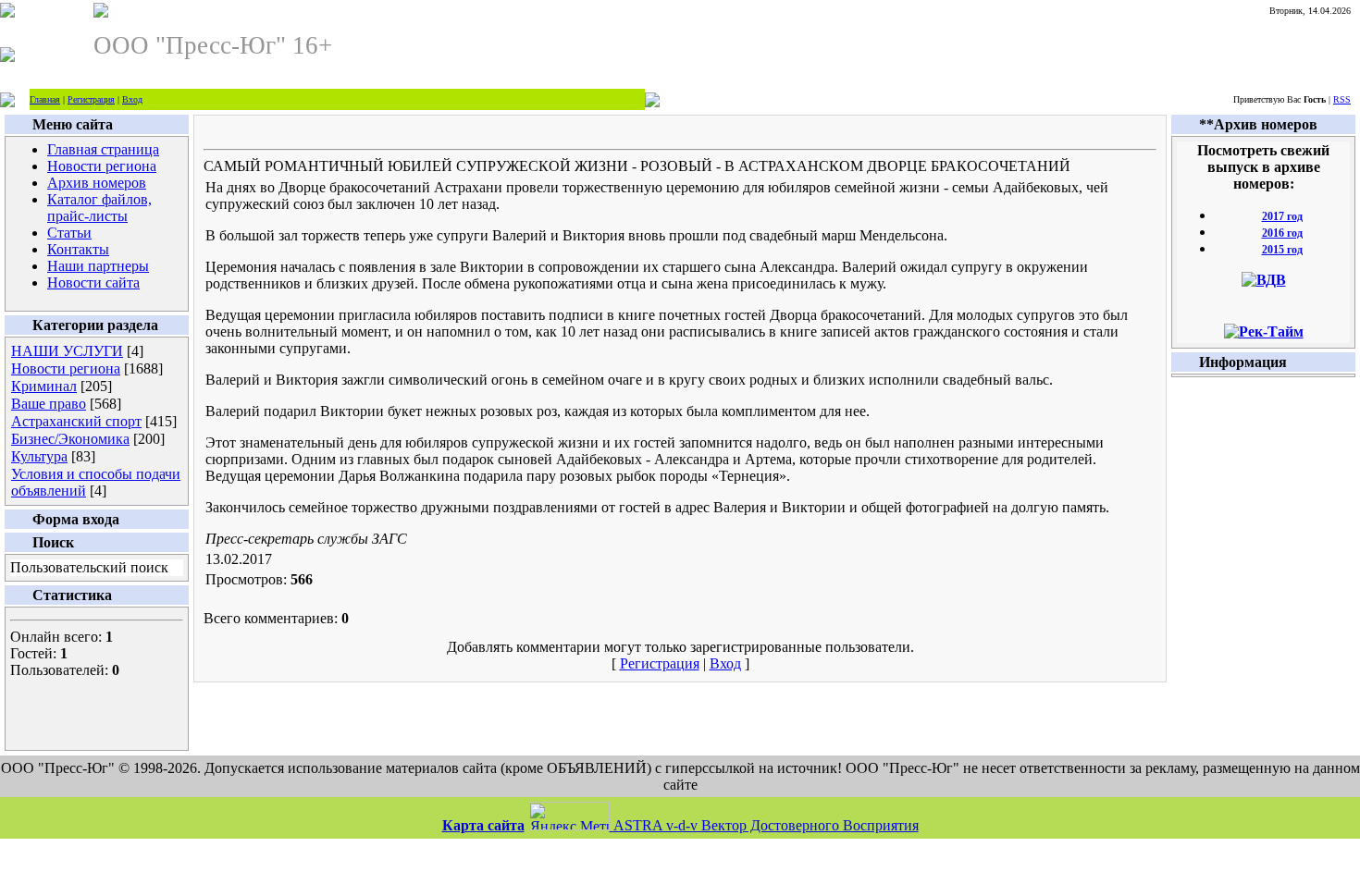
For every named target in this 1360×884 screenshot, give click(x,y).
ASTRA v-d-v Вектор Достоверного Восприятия (766, 825)
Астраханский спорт (76, 421)
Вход (132, 99)
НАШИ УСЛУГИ (67, 351)
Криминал (44, 386)
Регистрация (91, 99)
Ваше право (48, 403)
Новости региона (65, 368)
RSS (1342, 99)
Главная (45, 99)
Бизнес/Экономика (70, 439)
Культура (39, 456)
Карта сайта (483, 825)
